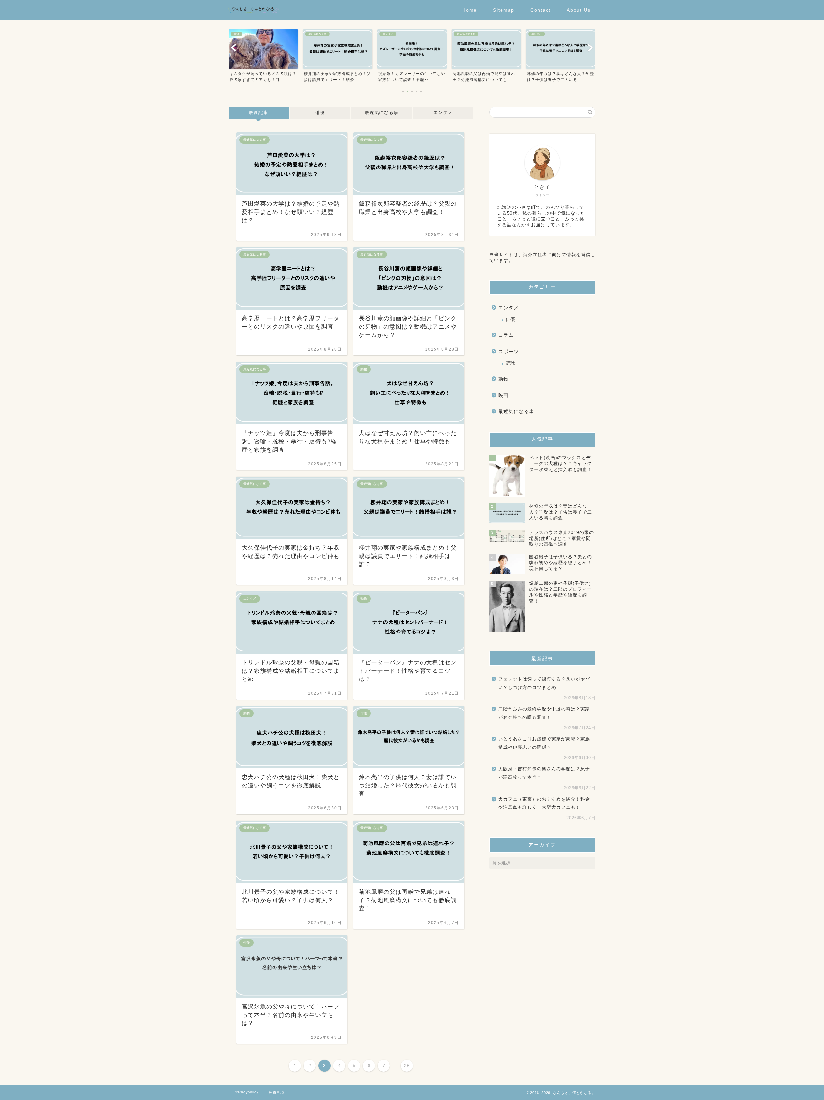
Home (469, 10)
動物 (503, 378)
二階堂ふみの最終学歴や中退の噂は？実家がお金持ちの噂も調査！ (544, 713)
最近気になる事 (381, 112)
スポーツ (508, 351)
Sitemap (503, 10)
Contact (540, 10)
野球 (510, 363)
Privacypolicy (246, 1092)
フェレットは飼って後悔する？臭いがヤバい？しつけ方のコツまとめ (544, 683)
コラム (506, 335)
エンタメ (443, 112)
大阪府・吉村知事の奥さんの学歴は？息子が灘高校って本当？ (544, 773)
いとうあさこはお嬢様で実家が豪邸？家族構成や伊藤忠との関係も (544, 743)
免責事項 (276, 1092)
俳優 (320, 112)
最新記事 (258, 112)
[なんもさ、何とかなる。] (253, 17)
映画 (503, 395)
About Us (579, 10)
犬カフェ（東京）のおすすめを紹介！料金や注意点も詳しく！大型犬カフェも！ (544, 803)
